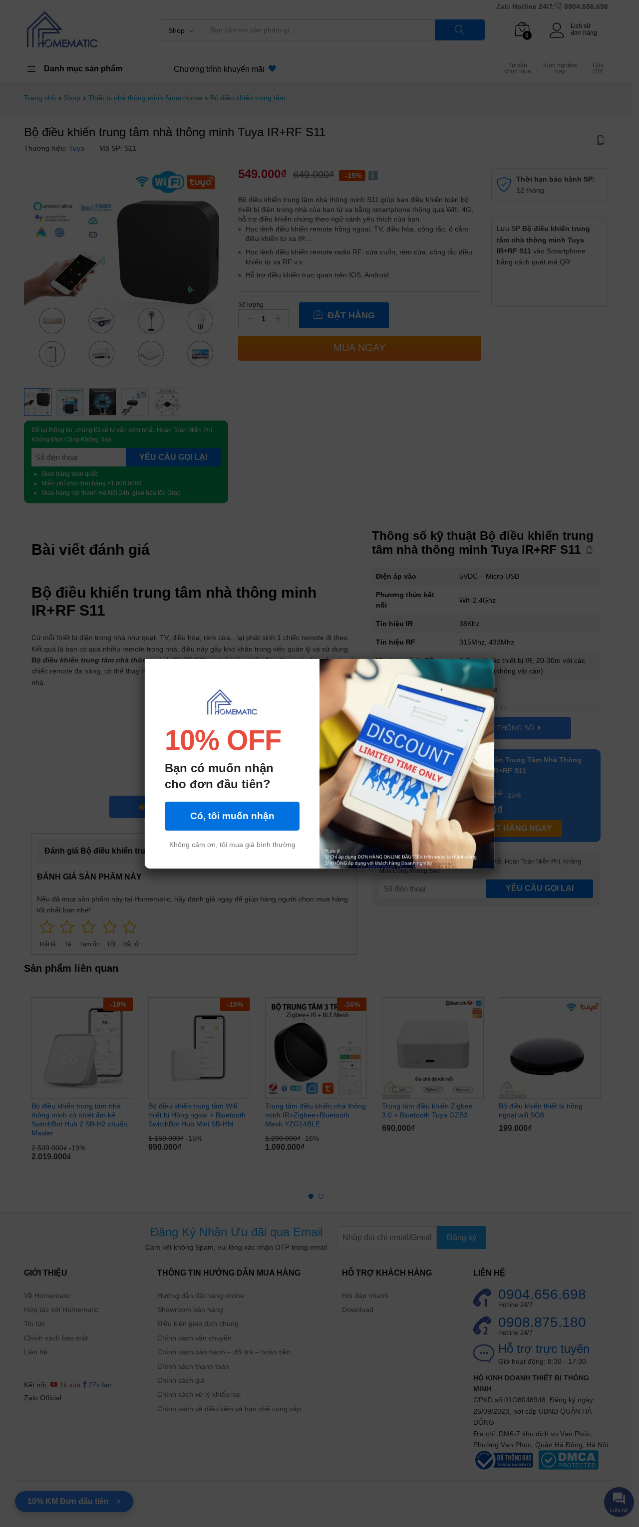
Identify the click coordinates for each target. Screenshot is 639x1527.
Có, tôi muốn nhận (232, 816)
